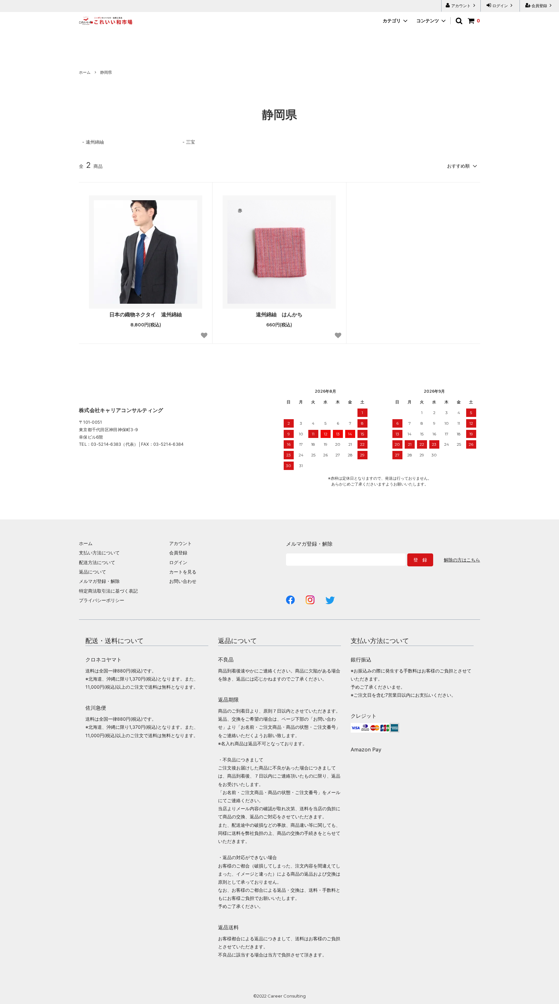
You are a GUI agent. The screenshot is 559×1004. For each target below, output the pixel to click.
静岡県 (106, 72)
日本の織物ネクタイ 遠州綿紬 (145, 314)
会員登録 (539, 5)
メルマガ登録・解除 (99, 581)
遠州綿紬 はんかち (279, 314)
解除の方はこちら (462, 559)
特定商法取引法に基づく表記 (108, 591)
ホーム (85, 72)
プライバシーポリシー (101, 600)
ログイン (500, 5)
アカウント (461, 5)
